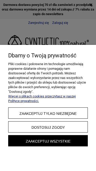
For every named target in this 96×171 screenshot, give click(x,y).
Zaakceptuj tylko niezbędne (48, 114)
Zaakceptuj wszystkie (48, 141)
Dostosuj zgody (48, 127)
